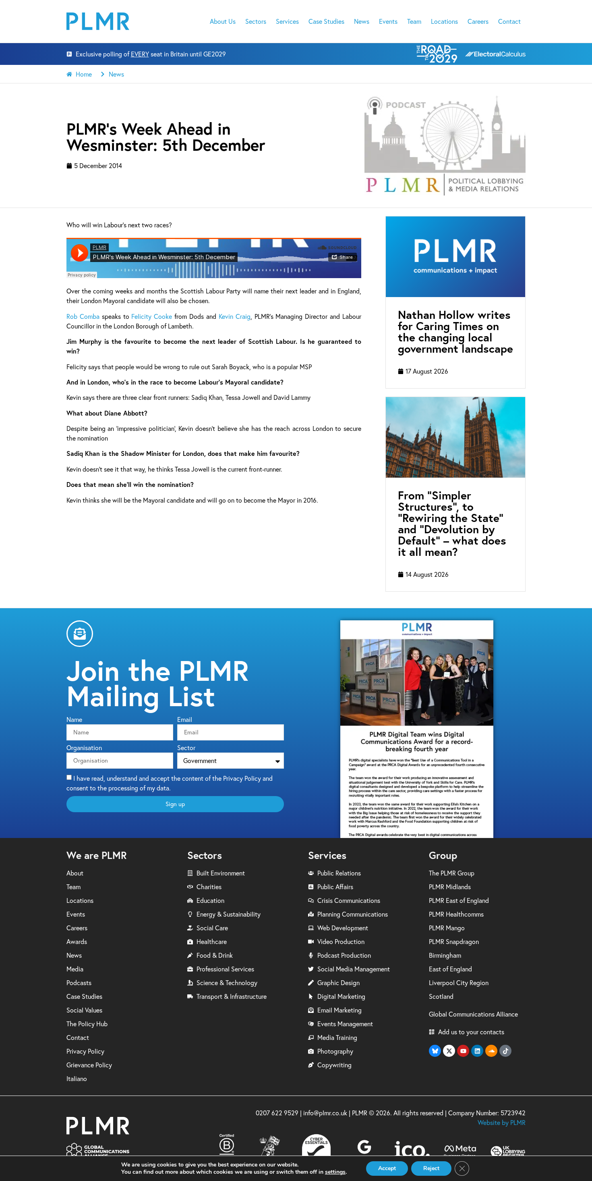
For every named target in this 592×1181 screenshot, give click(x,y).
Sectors (255, 21)
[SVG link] (97, 21)
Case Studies (326, 21)
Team (414, 21)
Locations (444, 21)
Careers (478, 21)
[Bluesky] (435, 1051)
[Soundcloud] (491, 1051)
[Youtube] (463, 1051)
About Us (223, 21)
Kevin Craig (234, 316)
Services (287, 21)
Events (388, 21)
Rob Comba (82, 316)
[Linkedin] (477, 1051)
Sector (186, 748)
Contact (509, 21)
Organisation (84, 748)
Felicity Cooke (151, 316)
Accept (387, 1168)
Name (74, 720)
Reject (431, 1168)
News (361, 21)
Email (184, 720)
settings (335, 1172)
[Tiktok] (505, 1051)
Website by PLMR (502, 1123)
